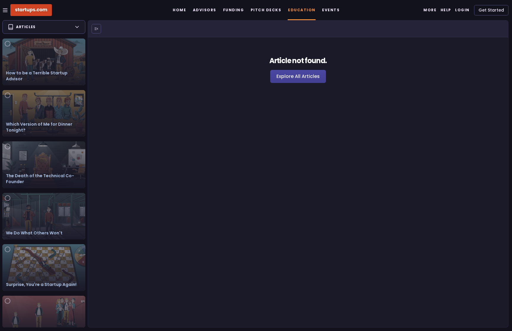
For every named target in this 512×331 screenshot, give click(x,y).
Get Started (491, 10)
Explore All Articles (298, 76)
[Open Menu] (96, 28)
